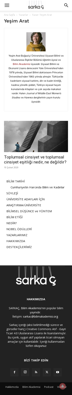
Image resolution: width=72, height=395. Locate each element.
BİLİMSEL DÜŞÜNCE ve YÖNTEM (29, 211)
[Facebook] (14, 372)
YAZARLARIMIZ (16, 235)
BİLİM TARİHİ (15, 181)
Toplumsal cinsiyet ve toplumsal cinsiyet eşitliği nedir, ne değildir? (35, 159)
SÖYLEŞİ (12, 193)
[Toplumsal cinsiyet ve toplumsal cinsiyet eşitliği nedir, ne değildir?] (36, 136)
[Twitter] (47, 372)
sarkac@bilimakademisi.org (40, 316)
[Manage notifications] (62, 386)
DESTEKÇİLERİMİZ (19, 247)
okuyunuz (40, 346)
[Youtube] (58, 372)
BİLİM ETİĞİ (14, 217)
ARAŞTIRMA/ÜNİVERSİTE (23, 205)
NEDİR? (11, 223)
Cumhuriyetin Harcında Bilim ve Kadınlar (38, 187)
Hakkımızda (12, 387)
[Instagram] (25, 372)
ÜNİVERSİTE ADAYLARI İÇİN (25, 199)
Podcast (48, 387)
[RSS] (36, 372)
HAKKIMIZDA (15, 241)
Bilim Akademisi (21, 64)
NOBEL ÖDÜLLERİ (19, 229)
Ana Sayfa (9, 15)
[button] (6, 5)
